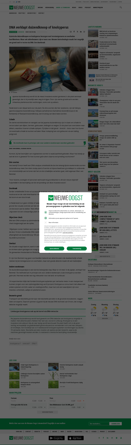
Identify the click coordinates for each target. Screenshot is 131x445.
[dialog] (65, 222)
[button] (65, 222)
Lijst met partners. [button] (68, 232)
